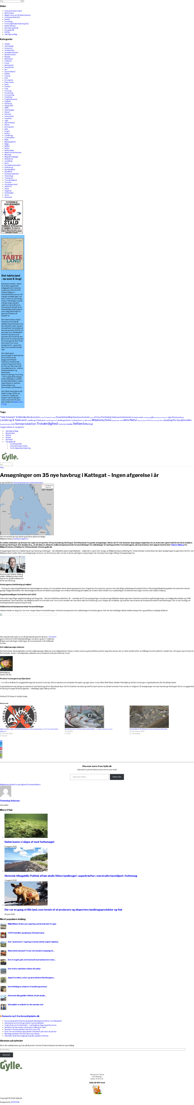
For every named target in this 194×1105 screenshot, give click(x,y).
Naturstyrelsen (141, 420)
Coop (6, 63)
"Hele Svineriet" (7, 417)
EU (95, 417)
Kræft (7, 131)
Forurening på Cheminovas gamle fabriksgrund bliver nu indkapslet (33, 1021)
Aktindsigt (9, 46)
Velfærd (78, 424)
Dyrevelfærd (9, 72)
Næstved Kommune (12, 152)
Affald (7, 44)
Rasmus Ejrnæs (154, 420)
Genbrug (8, 103)
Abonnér (6, 1055)
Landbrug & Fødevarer (13, 420)
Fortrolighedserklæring (20, 448)
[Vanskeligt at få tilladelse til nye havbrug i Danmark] (161, 717)
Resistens (8, 159)
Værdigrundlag (10, 34)
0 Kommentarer (36, 483)
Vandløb (69, 424)
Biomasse (8, 59)
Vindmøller (9, 193)
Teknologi (8, 176)
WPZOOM (15, 1102)
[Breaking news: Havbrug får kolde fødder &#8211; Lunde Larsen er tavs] (96, 717)
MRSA (7, 146)
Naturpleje (9, 150)
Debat (7, 19)
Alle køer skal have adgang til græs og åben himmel (26, 1036)
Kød (6, 129)
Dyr (5, 69)
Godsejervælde (137, 417)
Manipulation (10, 142)
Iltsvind (7, 114)
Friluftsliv (8, 97)
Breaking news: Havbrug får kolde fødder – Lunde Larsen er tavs (88, 729)
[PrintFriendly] (97, 755)
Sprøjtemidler (184, 420)
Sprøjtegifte (9, 169)
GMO (6, 108)
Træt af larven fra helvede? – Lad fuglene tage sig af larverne (30, 1025)
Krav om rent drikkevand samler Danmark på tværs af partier (30, 1032)
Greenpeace (147, 417)
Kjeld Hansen (10, 26)
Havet (7, 112)
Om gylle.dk (9, 30)
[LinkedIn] (97, 744)
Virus (6, 195)
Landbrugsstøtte (64, 420)
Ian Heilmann (163, 417)
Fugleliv (7, 101)
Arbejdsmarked (11, 52)
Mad (6, 140)
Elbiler (7, 74)
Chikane (8, 61)
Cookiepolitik (16, 444)
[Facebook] (97, 742)
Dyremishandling (64, 417)
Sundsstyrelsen (5, 424)
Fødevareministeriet (121, 417)
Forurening (9, 95)
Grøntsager (9, 110)
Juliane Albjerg (177, 545)
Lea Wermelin (86, 420)
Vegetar (8, 191)
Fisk (6, 89)
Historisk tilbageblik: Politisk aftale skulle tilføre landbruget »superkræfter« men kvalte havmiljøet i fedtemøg (70, 875)
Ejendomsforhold (81, 417)
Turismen (52, 637)
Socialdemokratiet (12, 165)
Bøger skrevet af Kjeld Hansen (17, 15)
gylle (152, 417)
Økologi (7, 155)
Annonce (8, 48)
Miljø (6, 144)
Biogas (7, 57)
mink (121, 420)
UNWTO (8, 186)
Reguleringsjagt (11, 157)
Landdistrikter (76, 420)
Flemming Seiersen (21, 483)
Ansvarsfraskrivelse (13, 11)
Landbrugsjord (51, 420)
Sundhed (8, 172)
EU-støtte (8, 80)
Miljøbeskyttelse (101, 420)
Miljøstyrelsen (116, 420)
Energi (7, 76)
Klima (6, 125)
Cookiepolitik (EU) (12, 17)
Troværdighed (10, 180)
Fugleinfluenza (10, 99)
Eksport (91, 417)
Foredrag (8, 21)
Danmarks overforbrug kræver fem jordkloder (24, 1023)
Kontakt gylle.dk (11, 28)
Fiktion (7, 86)
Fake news (9, 82)
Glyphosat (8, 106)
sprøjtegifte (169, 420)
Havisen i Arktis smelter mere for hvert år (22, 1029)
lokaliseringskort (20, 539)
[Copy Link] (97, 757)
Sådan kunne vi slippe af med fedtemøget (29, 841)
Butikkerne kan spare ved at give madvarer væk (25, 1027)
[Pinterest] (97, 748)
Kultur (7, 133)
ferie (6, 84)
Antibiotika (9, 50)
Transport (8, 178)
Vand (6, 189)
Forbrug (7, 91)
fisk (99, 417)
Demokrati (9, 67)
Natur (7, 148)
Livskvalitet (9, 138)
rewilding (8, 161)
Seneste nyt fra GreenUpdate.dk (21, 1016)
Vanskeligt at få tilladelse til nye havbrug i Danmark (148, 729)
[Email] (97, 750)
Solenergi (8, 167)
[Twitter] (97, 746)
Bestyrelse (9, 13)
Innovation (9, 116)
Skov (6, 163)
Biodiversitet (10, 55)
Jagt (6, 121)
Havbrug (156, 417)
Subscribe (117, 777)
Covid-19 (43, 417)
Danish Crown (50, 417)
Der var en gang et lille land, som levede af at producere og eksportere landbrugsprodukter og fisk (63, 909)
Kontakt (9, 440)
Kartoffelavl (9, 123)
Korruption (9, 127)
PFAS (148, 420)
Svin (13, 424)
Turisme (7, 182)
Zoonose (8, 197)
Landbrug (8, 135)
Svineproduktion (11, 174)
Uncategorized (10, 184)
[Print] (97, 753)
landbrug (180, 417)
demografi (8, 65)
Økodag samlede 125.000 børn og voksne (22, 1034)
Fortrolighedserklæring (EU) (16, 24)
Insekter (8, 118)
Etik (6, 78)
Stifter (7, 32)
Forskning (8, 93)
